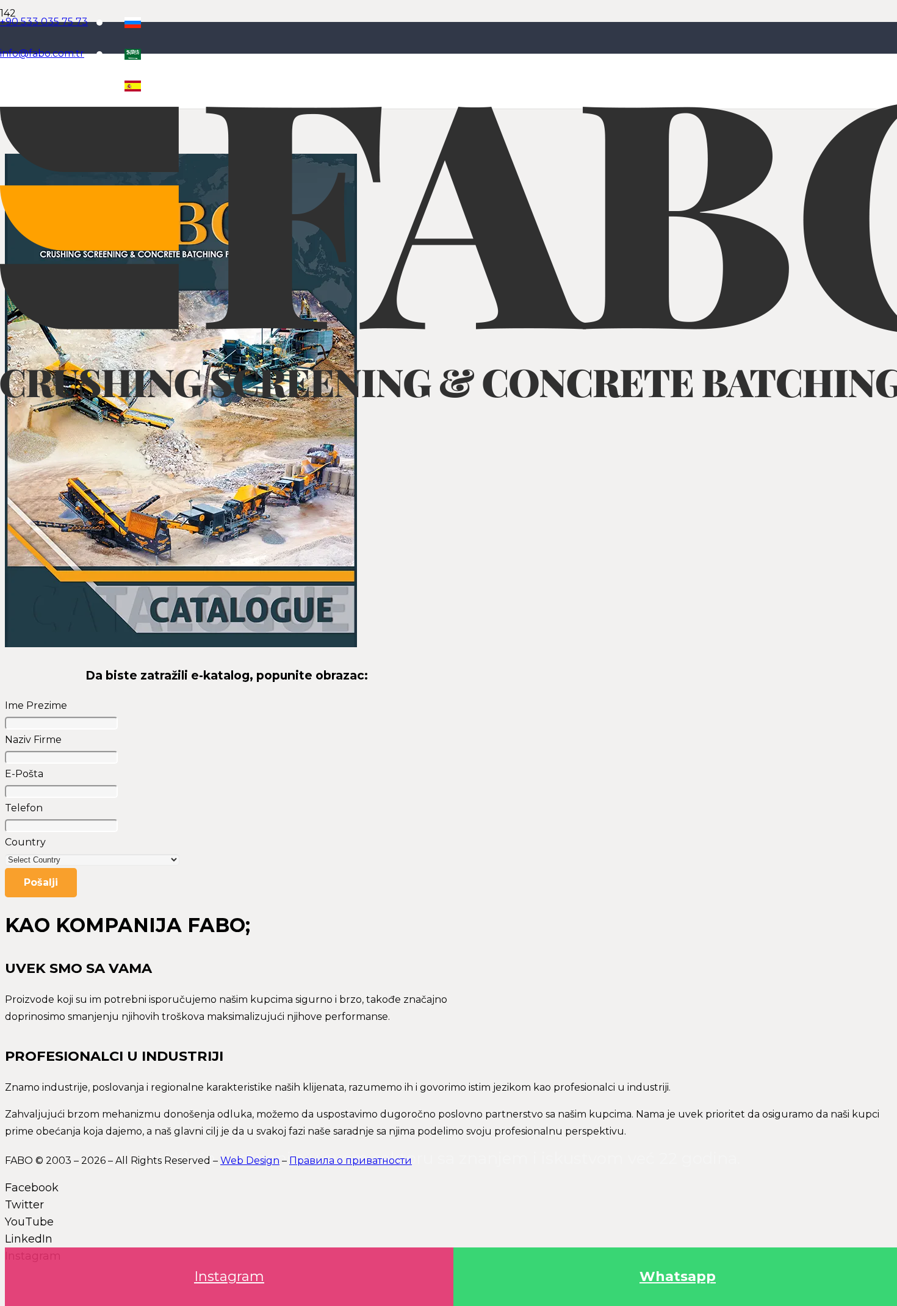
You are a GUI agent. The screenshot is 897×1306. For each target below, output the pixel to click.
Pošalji (41, 882)
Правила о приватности (350, 1160)
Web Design (249, 1160)
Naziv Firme (33, 739)
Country (25, 842)
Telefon (24, 808)
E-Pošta (24, 774)
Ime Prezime (36, 705)
